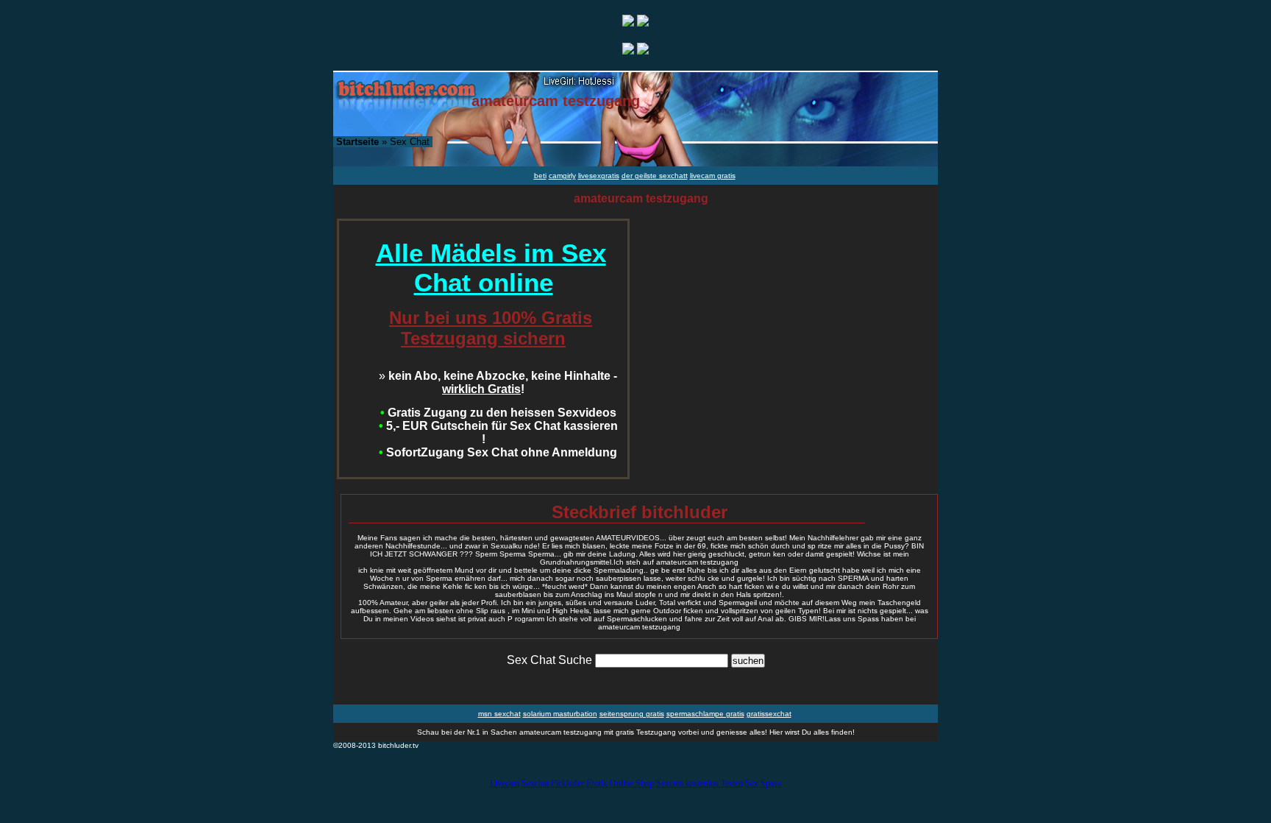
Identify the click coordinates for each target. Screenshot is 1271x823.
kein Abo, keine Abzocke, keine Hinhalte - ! (498, 382)
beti (540, 176)
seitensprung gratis (631, 714)
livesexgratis (598, 176)
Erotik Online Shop (620, 783)
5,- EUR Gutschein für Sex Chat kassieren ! (498, 432)
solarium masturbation (560, 714)
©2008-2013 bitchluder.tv (376, 745)
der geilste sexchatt (655, 176)
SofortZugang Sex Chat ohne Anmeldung (498, 452)
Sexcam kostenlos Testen (699, 783)
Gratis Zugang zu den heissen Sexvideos (498, 412)
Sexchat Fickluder (552, 783)
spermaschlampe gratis (705, 714)
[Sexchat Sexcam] (628, 22)
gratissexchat (769, 714)
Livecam (504, 783)
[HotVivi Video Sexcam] (643, 22)
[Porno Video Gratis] (643, 50)
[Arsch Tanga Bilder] (628, 50)
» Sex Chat (383, 141)
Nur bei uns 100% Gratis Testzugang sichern (490, 328)
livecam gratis (713, 176)
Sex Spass (763, 783)
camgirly (562, 176)
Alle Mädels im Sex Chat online (491, 268)
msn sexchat (499, 714)
